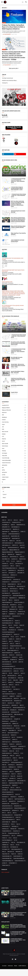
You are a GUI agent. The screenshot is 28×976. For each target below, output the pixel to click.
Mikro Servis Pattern (7, 714)
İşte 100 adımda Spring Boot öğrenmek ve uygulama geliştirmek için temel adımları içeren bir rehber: (18, 926)
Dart (19, 584)
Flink (18, 627)
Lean (17, 684)
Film (10, 625)
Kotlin (4, 682)
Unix (15, 837)
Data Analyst (11, 586)
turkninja (19, 835)
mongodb (17, 718)
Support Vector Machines (8, 819)
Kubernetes (18, 682)
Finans (21, 625)
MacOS (16, 698)
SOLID (14, 441)
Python (11, 750)
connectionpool (15, 581)
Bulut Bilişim (6, 558)
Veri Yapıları (14, 453)
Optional (13, 734)
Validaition (5, 844)
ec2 (19, 604)
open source (5, 734)
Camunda (5, 563)
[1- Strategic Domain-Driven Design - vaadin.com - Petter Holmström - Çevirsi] (6, 196)
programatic (21, 746)
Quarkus (16, 753)
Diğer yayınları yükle (13, 68)
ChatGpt (21, 568)
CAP (11, 563)
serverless (12, 778)
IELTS (23, 648)
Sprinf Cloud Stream (20, 799)
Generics (16, 634)
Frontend (20, 629)
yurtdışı (14, 474)
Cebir (18, 565)
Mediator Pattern (6, 707)
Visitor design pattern (16, 849)
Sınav (14, 448)
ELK (20, 609)
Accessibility (5, 524)
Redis (4, 764)
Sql (22, 810)
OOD (19, 730)
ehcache (20, 606)
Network (16, 725)
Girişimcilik (5, 636)
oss (13, 737)
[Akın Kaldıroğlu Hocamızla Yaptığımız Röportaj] (6, 359)
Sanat (13, 773)
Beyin (22, 547)
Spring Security (6, 810)
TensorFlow (16, 831)
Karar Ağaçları (12, 677)
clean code (21, 570)
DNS (10, 600)
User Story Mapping (7, 840)
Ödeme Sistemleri (16, 741)
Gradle (4, 638)
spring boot (14, 472)
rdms (15, 760)
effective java (5, 606)
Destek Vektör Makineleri (19, 595)
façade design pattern (7, 622)
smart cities (5, 787)
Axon (4, 547)
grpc (11, 641)
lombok (19, 696)
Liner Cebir (16, 689)
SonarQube (5, 796)
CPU (23, 581)
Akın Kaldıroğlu (15, 526)
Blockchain (11, 554)
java (14, 467)
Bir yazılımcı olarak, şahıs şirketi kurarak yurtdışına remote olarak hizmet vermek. (18, 343)
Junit (23, 673)
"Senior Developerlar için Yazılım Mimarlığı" (18, 211)
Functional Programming (8, 632)
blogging (18, 554)
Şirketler (14, 821)
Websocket (19, 851)
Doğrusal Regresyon (7, 602)
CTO (4, 584)
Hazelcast (5, 645)
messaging (13, 709)
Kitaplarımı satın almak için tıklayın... (9, 80)
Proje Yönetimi (6, 748)
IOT (3, 650)
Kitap (15, 680)
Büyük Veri (14, 412)
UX (15, 840)
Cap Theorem (19, 563)
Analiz (4, 533)
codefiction (5, 574)
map (4, 702)
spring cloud (14, 803)
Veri (17, 844)
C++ (13, 561)
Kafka (4, 677)
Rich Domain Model (7, 769)
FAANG (4, 618)
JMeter (4, 673)
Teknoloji (14, 450)
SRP (4, 812)
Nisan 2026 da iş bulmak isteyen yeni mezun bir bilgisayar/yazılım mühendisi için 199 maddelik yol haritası (18, 914)
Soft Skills (5, 789)
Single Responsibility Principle (16, 783)
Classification (12, 570)
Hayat (14, 424)
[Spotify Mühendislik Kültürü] (6, 387)
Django (4, 600)
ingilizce (17, 652)
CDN (12, 565)
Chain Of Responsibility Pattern (9, 568)
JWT (20, 675)
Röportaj (14, 438)
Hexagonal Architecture (16, 645)
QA (17, 750)
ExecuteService (16, 616)
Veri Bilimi (5, 847)
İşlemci (21, 659)
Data (4, 586)
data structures (21, 586)
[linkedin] (8, 154)
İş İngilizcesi (13, 659)
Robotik (16, 769)
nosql (23, 725)
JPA (14, 426)
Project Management (17, 748)
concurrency (16, 579)
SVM (18, 819)
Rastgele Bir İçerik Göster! (14, 127)
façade (17, 620)
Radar (12, 755)
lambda (4, 684)
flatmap (11, 627)
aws (18, 540)
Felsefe (17, 622)
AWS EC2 (15, 545)
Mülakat (14, 434)
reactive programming (16, 762)
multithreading (6, 723)
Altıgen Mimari (15, 531)
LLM (19, 693)
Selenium (5, 778)
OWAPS (14, 739)
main (23, 698)
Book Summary (14, 556)
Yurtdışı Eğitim (13, 863)
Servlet (19, 778)
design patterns (6, 595)
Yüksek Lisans (6, 865)
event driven (20, 613)
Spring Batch (20, 801)
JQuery (16, 673)
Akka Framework (6, 529)
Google (22, 636)
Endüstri (14, 419)
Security (19, 776)
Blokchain (5, 556)
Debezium (5, 590)
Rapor (21, 757)
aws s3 (22, 545)
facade (11, 618)
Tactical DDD (5, 824)
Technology (15, 826)
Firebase (4, 627)
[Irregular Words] (6, 394)
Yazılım (20, 853)
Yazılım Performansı (14, 462)
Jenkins (15, 670)
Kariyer (20, 677)
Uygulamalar (5, 842)
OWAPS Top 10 (6, 741)
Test (4, 833)
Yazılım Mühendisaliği (18, 858)
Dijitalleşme (14, 417)
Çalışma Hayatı (14, 477)
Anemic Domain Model (13, 533)
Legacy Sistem (6, 686)
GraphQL (11, 638)
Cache (19, 561)
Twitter (4, 837)
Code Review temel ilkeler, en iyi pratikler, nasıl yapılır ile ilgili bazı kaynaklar (18, 379)
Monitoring (5, 721)
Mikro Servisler (14, 431)
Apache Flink (5, 536)
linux (10, 691)
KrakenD (10, 682)
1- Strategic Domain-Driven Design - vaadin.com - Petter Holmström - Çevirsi (18, 195)
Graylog (4, 641)
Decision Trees (14, 590)
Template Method (6, 831)
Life (13, 686)
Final (15, 625)
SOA (12, 787)
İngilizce (14, 479)
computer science (6, 579)
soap (18, 787)
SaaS (11, 771)
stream (18, 817)
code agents (12, 572)
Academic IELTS (14, 405)
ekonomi (4, 609)
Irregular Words (14, 392)
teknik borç (5, 828)
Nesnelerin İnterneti (7, 725)
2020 (4, 520)
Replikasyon (12, 767)
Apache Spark (16, 538)
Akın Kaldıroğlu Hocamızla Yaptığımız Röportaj (16, 358)
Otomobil (19, 737)
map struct (11, 702)
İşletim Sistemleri (6, 661)
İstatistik (14, 657)
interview (19, 654)
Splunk (10, 799)
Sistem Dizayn (14, 446)
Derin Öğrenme (6, 593)
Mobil (13, 716)
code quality (20, 572)
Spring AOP (12, 801)
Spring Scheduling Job (19, 808)
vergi (12, 844)
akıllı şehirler (14, 465)
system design (6, 821)
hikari (12, 648)
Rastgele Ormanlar (7, 760)
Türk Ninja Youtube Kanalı (7, 78)
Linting (4, 691)
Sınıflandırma (11, 780)
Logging (12, 696)
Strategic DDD (18, 815)
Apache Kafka (15, 536)
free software (12, 629)
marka (18, 702)
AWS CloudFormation (7, 542)
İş (14, 481)
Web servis (11, 851)
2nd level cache (6, 522)
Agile (13, 524)
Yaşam (13, 853)
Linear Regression (6, 689)
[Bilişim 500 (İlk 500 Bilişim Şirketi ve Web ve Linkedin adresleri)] (6, 228)
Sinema (4, 783)
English (4, 613)
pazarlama (5, 746)
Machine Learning (7, 698)
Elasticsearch (13, 609)
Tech (18, 824)
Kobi (14, 429)
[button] (2, 2)
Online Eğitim (12, 730)
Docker (16, 600)
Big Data (4, 549)
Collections (13, 574)
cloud (4, 572)
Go (17, 636)
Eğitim (13, 606)
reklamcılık (19, 764)
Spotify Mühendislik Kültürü (17, 385)
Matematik (15, 705)
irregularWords (6, 657)
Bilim (4, 554)
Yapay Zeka (14, 455)
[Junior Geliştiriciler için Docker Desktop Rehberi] (6, 242)
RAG (18, 755)
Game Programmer (7, 634)
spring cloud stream (7, 805)
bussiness (14, 558)
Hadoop (17, 641)
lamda (11, 684)
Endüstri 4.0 (12, 611)
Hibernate (5, 648)
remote (4, 767)
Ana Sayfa (4, 965)
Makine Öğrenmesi (7, 700)
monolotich (13, 721)
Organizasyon (6, 737)
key (9, 680)
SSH (9, 812)
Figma (4, 625)
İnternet (11, 654)
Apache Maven (6, 538)
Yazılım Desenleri (17, 856)
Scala (19, 773)
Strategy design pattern (8, 817)
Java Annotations (6, 664)
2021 (10, 520)
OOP (4, 732)
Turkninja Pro (5, 82)
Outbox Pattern (6, 739)
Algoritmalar (5, 531)
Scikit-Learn (5, 776)
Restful (19, 767)
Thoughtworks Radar (13, 833)
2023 (21, 520)
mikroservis (5, 716)
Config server (5, 581)
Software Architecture (15, 789)
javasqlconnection (6, 670)
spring (14, 469)
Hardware (5, 643)
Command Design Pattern (8, 577)
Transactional (6, 835)
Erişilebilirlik (12, 613)
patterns (18, 744)
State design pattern (7, 815)
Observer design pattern (8, 728)
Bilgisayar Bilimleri (14, 407)
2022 (16, 520)
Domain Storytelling (19, 602)
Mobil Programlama (7, 718)
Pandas (11, 744)
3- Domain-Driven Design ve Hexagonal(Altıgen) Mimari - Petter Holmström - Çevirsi (17, 188)
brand (22, 556)
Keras (4, 680)
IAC (17, 648)
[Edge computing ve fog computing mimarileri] (6, 235)
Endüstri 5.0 (21, 611)
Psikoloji (4, 750)
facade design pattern (7, 620)
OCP (14, 436)
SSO (14, 812)
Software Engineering (7, 792)
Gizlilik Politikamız (22, 965)
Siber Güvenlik (14, 443)
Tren (13, 835)
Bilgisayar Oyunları (20, 552)
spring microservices (7, 808)
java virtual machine (19, 668)
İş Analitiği (5, 659)
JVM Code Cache (11, 675)
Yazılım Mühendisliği (14, 460)
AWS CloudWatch (19, 542)
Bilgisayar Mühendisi (14, 410)
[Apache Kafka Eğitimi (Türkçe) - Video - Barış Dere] (6, 373)
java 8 (21, 661)
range (15, 757)
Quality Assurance (6, 753)
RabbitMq (5, 755)
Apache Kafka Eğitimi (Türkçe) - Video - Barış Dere (18, 372)
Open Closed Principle (13, 732)
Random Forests (6, 757)
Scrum (13, 776)
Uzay (13, 842)
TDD (12, 824)
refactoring (11, 764)
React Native (5, 762)
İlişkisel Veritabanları (7, 652)
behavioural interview (13, 547)
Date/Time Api (13, 588)
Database (5, 588)
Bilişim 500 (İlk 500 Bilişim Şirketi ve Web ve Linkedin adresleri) (18, 227)
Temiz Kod (21, 828)
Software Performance (7, 794)
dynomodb (13, 604)
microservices (15, 712)
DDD (14, 414)
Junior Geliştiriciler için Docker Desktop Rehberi (17, 240)
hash (12, 643)
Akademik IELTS (21, 524)
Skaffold (14, 785)
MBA (21, 705)
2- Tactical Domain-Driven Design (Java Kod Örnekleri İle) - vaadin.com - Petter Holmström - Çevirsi (18, 180)
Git (12, 636)
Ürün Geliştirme (21, 842)
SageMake (18, 771)
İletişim (15, 965)
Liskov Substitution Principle (9, 693)
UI (10, 837)
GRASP (18, 638)
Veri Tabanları (14, 847)
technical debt (6, 826)
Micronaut (21, 709)
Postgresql (13, 746)
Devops (4, 597)
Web (4, 851)
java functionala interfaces (8, 666)
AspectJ (11, 540)
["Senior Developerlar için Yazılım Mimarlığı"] (6, 212)
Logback (4, 696)
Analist (23, 531)
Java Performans (7, 668)
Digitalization (13, 597)
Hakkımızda (10, 965)
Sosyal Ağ (13, 796)
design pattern (16, 593)
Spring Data (17, 805)
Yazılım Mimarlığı (14, 457)
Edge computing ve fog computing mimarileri (18, 234)
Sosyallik (21, 796)
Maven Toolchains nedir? (7, 281)
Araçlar (4, 540)
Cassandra (5, 565)
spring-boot (15, 810)
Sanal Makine (5, 773)
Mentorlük (5, 709)
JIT (21, 670)
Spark (4, 799)
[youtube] (20, 154)
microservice (5, 712)
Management (17, 700)
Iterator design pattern (12, 650)
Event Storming (14, 422)
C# (7, 561)
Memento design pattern (19, 707)
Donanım (5, 604)
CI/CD (4, 570)
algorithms (16, 529)
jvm (3, 675)
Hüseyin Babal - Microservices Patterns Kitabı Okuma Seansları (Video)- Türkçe (18, 365)
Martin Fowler (6, 705)
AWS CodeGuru (6, 545)
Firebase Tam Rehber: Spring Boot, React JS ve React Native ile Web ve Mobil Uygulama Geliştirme (13, 27)
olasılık (4, 730)
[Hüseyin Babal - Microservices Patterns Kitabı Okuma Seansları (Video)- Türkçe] (6, 366)
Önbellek (4, 744)
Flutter (4, 629)
